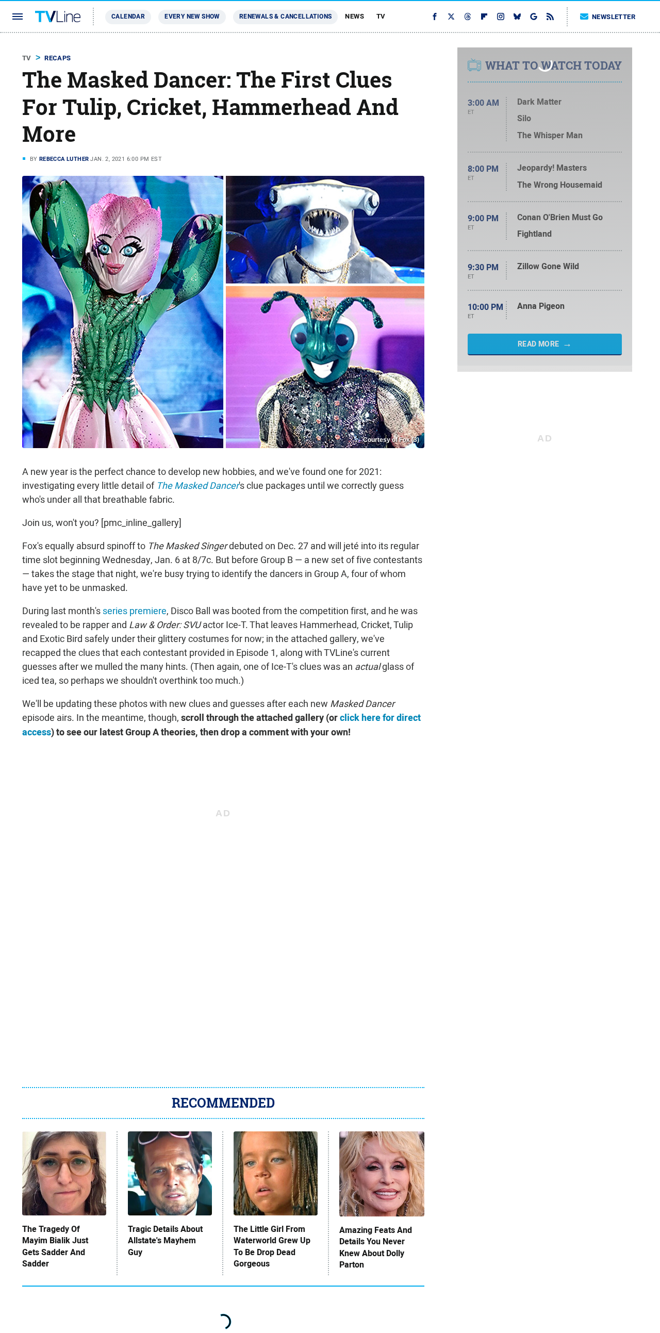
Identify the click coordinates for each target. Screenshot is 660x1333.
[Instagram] (500, 16)
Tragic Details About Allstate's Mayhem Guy (165, 1241)
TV (381, 16)
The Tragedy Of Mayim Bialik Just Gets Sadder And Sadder (55, 1247)
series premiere (135, 610)
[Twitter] (451, 16)
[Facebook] (434, 16)
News (354, 16)
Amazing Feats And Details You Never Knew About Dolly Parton (375, 1248)
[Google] (533, 16)
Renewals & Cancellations (285, 16)
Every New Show (192, 16)
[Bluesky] (517, 16)
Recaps (57, 58)
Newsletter (613, 17)
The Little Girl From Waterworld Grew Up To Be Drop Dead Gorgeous (272, 1247)
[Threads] (467, 16)
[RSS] (550, 16)
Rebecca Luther (64, 159)
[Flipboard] (484, 16)
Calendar (128, 16)
